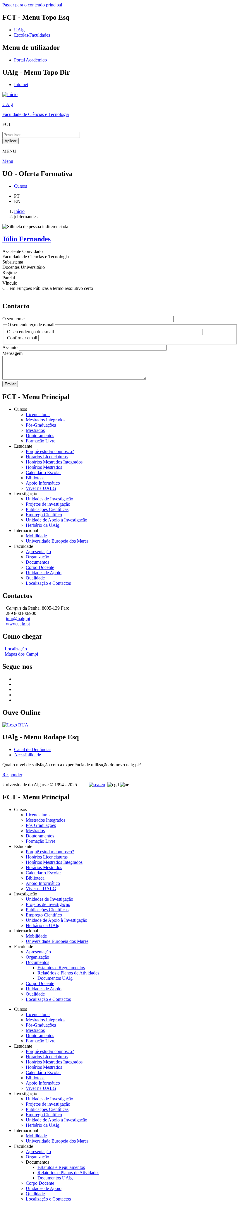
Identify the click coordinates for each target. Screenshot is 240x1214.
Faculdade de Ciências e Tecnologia (35, 114)
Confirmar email (22, 337)
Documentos (37, 562)
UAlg (7, 104)
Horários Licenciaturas (47, 456)
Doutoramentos (40, 435)
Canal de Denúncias (32, 749)
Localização (16, 648)
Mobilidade (36, 535)
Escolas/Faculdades (32, 35)
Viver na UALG (41, 488)
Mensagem (12, 353)
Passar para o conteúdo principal (32, 4)
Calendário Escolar (43, 472)
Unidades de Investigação (49, 498)
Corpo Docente (40, 567)
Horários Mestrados (44, 467)
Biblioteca (35, 477)
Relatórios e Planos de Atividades (68, 972)
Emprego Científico (44, 514)
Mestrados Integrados (45, 419)
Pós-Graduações (41, 425)
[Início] (10, 94)
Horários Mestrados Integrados (54, 461)
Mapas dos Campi (21, 654)
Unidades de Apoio (43, 572)
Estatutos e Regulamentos (61, 967)
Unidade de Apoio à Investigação (56, 519)
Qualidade (35, 577)
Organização (37, 556)
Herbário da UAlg (42, 525)
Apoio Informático (43, 483)
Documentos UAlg (55, 978)
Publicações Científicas (47, 509)
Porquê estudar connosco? (50, 451)
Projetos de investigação (48, 504)
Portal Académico (30, 59)
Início (19, 211)
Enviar (10, 384)
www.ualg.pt (18, 623)
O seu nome (13, 318)
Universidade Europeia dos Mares (57, 540)
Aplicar (10, 141)
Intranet (21, 84)
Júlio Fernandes (26, 239)
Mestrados (35, 430)
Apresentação (38, 551)
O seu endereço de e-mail (30, 331)
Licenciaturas (38, 414)
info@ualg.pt (18, 618)
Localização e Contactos (48, 583)
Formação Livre (40, 440)
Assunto (10, 347)
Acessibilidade (27, 754)
